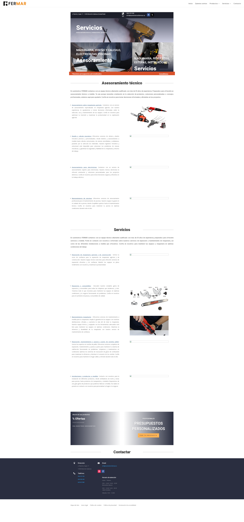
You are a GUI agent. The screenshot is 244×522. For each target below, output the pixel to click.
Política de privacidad (110, 505)
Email (104, 463)
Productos (214, 4)
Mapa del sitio (75, 505)
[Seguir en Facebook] (148, 14)
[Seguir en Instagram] (99, 471)
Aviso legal (84, 505)
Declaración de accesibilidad (127, 505)
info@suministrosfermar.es (135, 15)
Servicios (225, 4)
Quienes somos (201, 4)
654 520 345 (81, 479)
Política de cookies (96, 505)
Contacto (237, 4)
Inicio (190, 4)
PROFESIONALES (148, 419)
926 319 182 (81, 476)
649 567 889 (81, 482)
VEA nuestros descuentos (84, 426)
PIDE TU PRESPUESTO (148, 435)
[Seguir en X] (152, 14)
